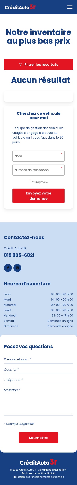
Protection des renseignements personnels (38, 477)
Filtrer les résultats (41, 64)
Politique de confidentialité (38, 473)
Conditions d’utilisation (52, 469)
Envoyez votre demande (38, 196)
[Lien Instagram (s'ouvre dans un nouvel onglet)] (17, 268)
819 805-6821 (19, 255)
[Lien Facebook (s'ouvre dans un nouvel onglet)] (8, 268)
